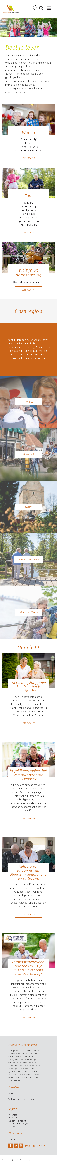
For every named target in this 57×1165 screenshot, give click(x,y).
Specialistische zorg (28, 221)
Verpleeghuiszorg (28, 217)
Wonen (11, 1093)
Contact (11, 1139)
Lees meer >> (28, 158)
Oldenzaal (28, 454)
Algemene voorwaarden (37, 1160)
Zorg (10, 1096)
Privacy (49, 1160)
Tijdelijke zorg (28, 210)
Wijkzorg (28, 202)
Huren (28, 143)
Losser (28, 507)
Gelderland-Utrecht (29, 612)
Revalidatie (28, 213)
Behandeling (28, 206)
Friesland (28, 401)
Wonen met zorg (28, 146)
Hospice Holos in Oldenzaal (28, 150)
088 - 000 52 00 (35, 1146)
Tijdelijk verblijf (28, 139)
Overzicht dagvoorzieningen (28, 282)
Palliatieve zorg (28, 224)
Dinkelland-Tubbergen (28, 559)
